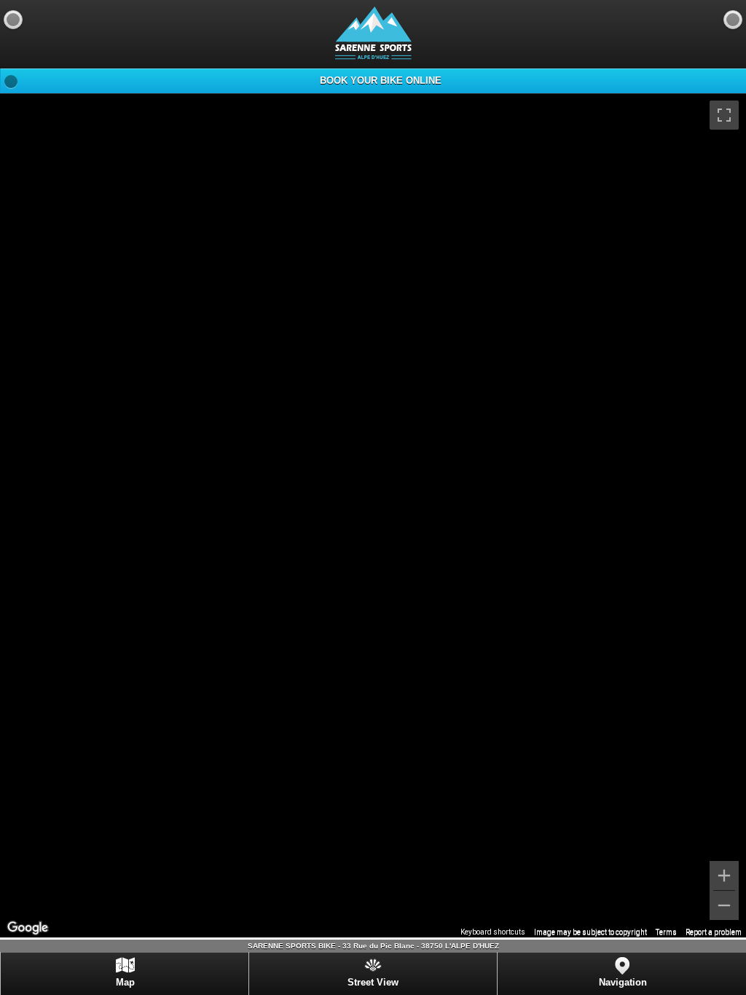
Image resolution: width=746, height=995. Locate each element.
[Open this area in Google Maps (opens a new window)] (28, 928)
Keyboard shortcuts (492, 932)
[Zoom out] (724, 905)
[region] (373, 515)
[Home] (732, 19)
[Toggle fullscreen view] (724, 115)
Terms (666, 932)
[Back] (13, 19)
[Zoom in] (724, 875)
